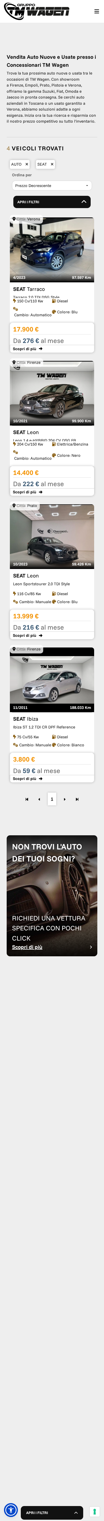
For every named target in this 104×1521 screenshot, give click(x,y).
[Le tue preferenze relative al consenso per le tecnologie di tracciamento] (95, 1512)
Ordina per (22, 174)
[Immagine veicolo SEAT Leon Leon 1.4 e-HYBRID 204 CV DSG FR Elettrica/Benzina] (52, 428)
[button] (11, 1510)
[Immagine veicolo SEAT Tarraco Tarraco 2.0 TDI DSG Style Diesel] (52, 285)
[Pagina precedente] (39, 799)
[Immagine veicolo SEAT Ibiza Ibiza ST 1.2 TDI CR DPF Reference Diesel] (52, 715)
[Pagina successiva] (64, 799)
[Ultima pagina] (77, 799)
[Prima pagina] (26, 799)
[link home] (36, 11)
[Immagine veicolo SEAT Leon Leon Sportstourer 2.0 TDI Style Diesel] (52, 571)
